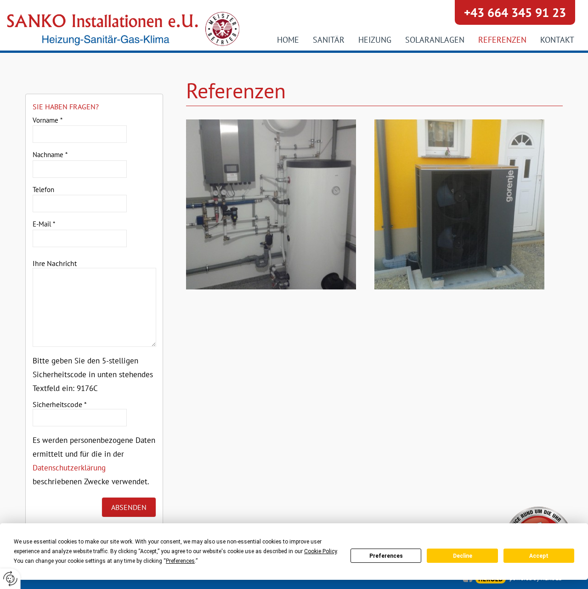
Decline (462, 556)
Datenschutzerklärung (69, 468)
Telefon (43, 189)
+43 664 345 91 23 (515, 12)
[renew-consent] (10, 578)
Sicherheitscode (60, 404)
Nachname (50, 154)
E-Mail (44, 224)
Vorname (47, 120)
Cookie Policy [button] (320, 551)
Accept (538, 556)
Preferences (386, 556)
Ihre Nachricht (55, 263)
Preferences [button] (180, 561)
